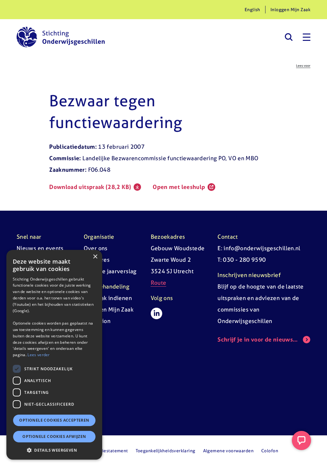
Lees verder (38, 354)
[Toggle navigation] (306, 37)
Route (158, 283)
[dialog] (54, 355)
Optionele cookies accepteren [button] (54, 420)
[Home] (61, 37)
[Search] (289, 37)
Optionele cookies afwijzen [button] (54, 436)
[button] (54, 450)
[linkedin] (156, 313)
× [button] (95, 256)
